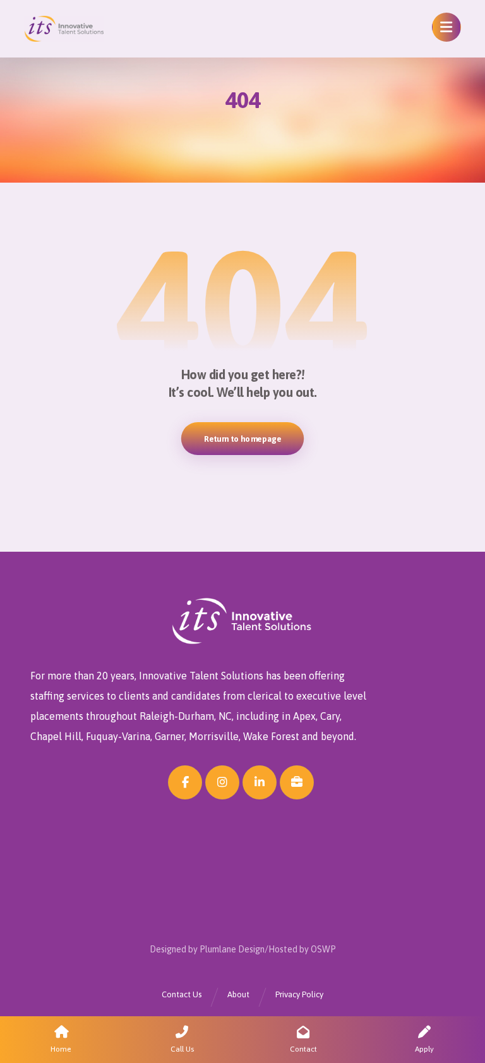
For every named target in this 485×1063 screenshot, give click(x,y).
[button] (446, 27)
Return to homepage (242, 438)
